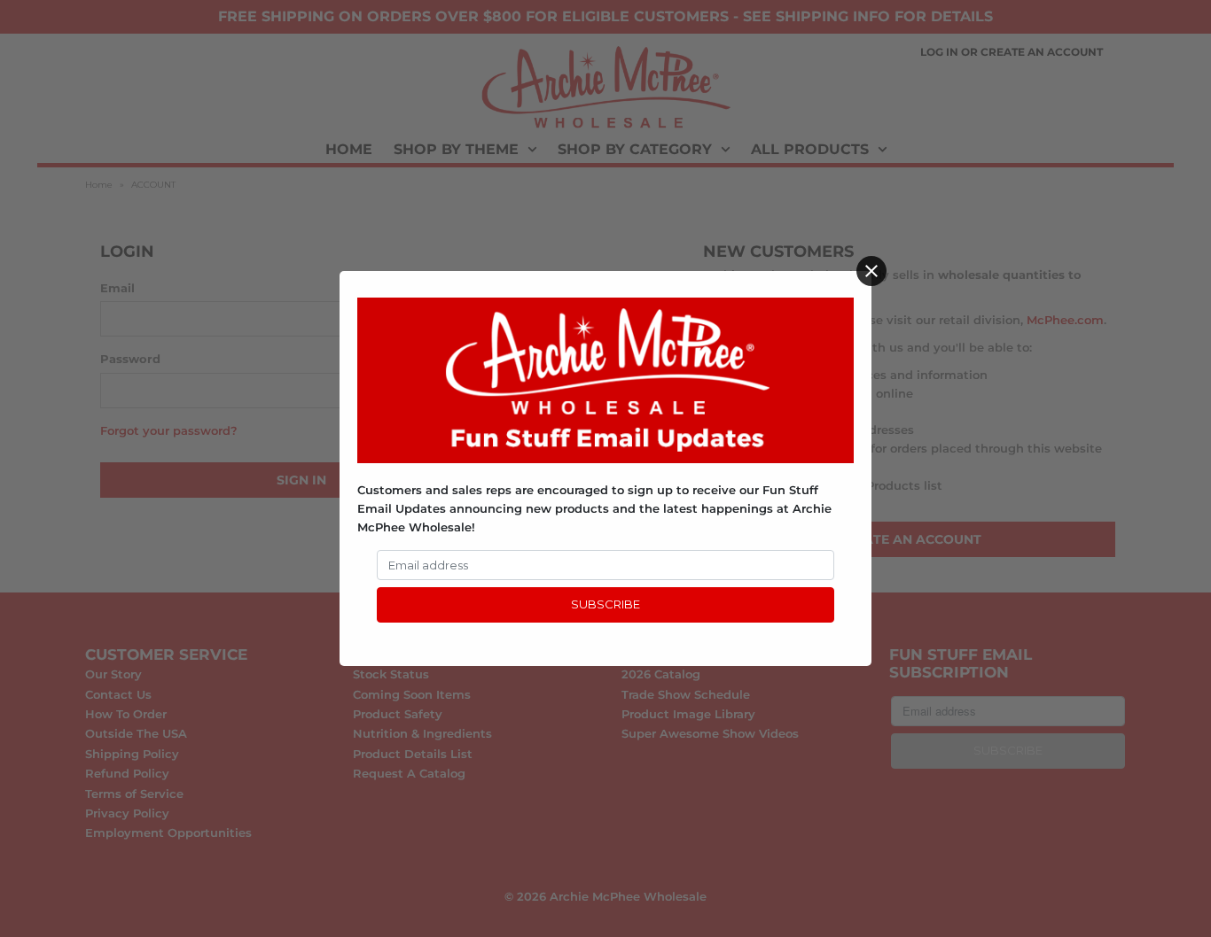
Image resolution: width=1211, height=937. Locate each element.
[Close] (871, 271)
